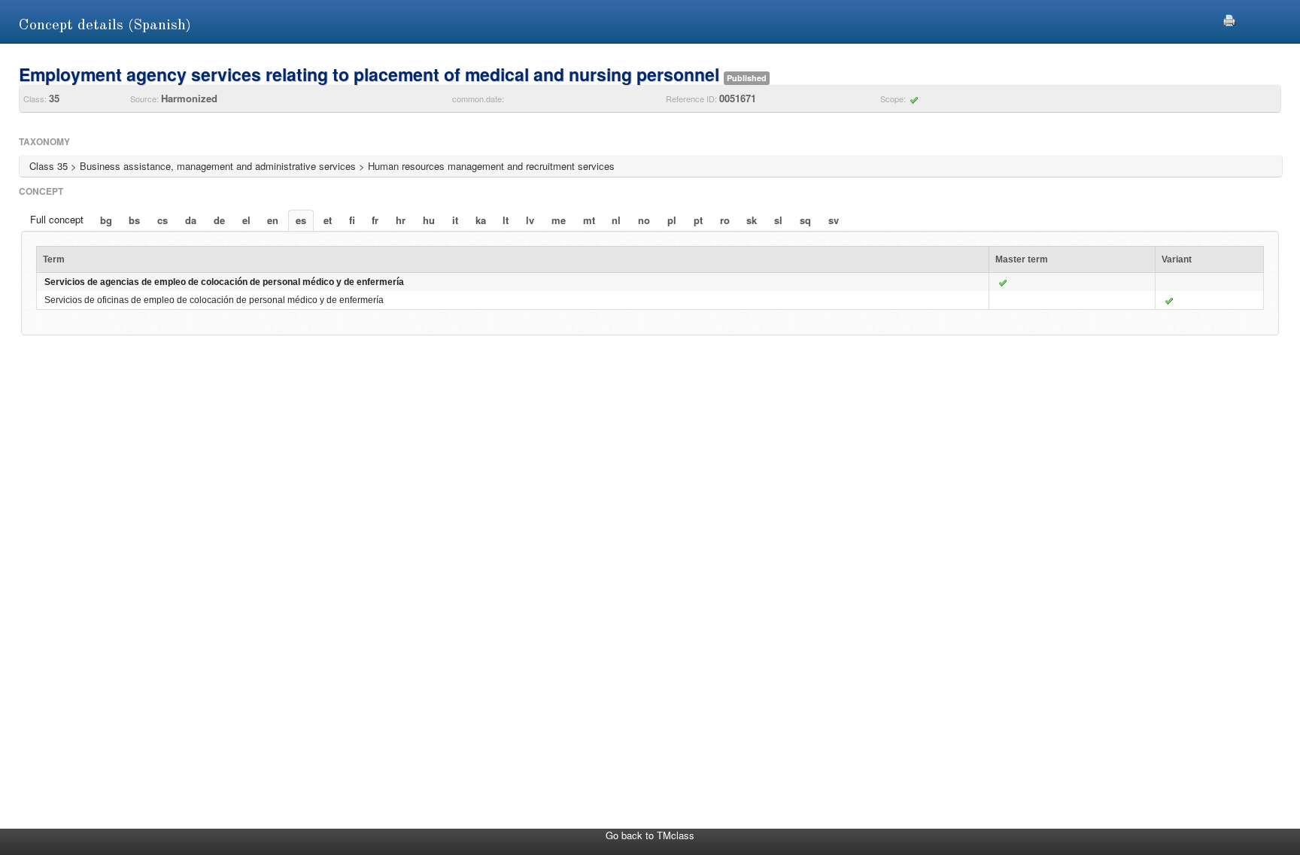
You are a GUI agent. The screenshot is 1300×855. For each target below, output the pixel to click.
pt (698, 220)
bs (134, 220)
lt (506, 220)
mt (589, 220)
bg (106, 220)
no (644, 220)
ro (725, 220)
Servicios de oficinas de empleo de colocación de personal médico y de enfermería (214, 300)
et (327, 220)
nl (616, 220)
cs (162, 220)
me (558, 220)
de (219, 220)
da (190, 220)
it (455, 220)
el (246, 220)
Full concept (57, 219)
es (301, 220)
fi (352, 220)
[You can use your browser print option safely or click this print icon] (1229, 18)
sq (805, 220)
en (272, 220)
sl (778, 220)
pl (671, 220)
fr (375, 220)
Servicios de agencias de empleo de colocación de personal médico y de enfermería (224, 282)
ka (480, 220)
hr (400, 220)
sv (833, 220)
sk (751, 220)
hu (429, 220)
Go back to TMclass (650, 835)
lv (530, 220)
